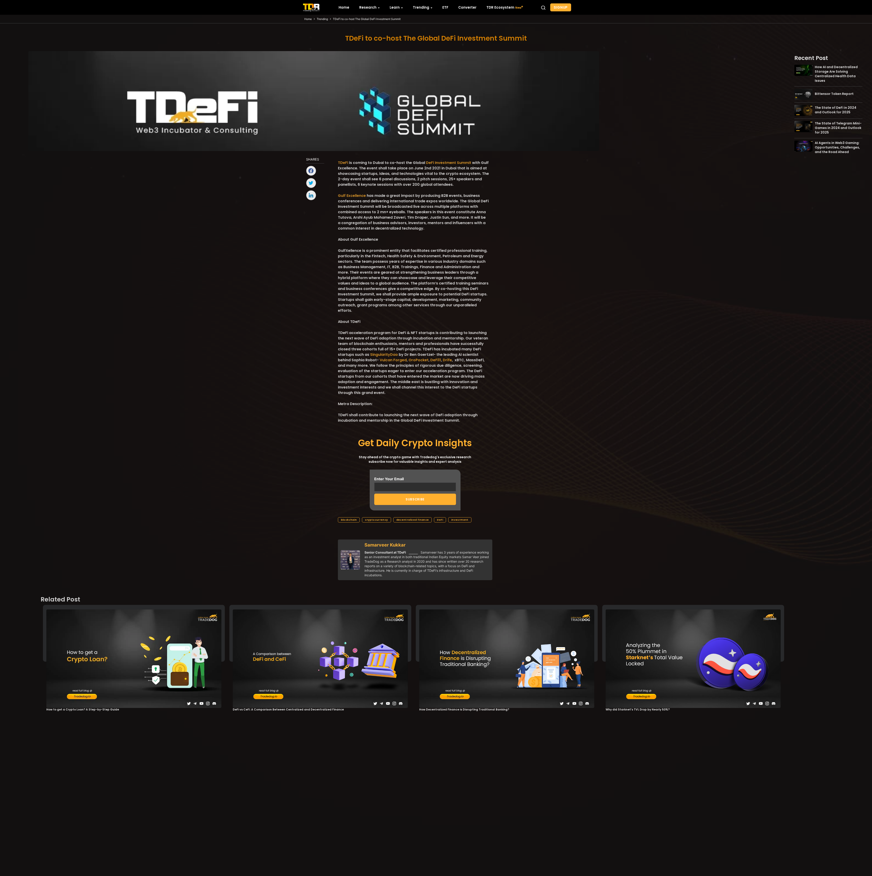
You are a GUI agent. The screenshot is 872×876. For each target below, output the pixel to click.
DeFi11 (435, 360)
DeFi (440, 520)
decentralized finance (412, 520)
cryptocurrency (376, 520)
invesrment (459, 520)
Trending (322, 19)
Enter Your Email (389, 479)
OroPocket (418, 360)
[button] (543, 7)
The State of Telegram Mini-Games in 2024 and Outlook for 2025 (838, 127)
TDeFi (343, 162)
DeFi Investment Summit (448, 162)
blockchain (349, 520)
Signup (561, 7)
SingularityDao (383, 354)
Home (308, 19)
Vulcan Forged (393, 360)
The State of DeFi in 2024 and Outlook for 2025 (835, 109)
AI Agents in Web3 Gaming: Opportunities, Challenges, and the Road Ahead (837, 147)
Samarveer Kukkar (385, 545)
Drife (447, 360)
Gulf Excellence (352, 195)
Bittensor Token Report (834, 94)
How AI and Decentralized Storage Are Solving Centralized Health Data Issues (836, 73)
